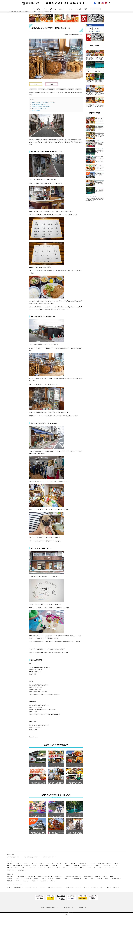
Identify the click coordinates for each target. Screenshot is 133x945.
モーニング (106, 865)
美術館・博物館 (88, 876)
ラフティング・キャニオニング (55, 887)
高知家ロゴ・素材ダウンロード (49, 907)
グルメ (45, 9)
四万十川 (19, 878)
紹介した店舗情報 (36, 110)
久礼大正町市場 (116, 878)
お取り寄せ (53, 9)
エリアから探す (36, 9)
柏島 (93, 878)
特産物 (65, 867)
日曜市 (107, 878)
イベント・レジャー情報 (75, 9)
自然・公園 (31, 876)
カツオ (76, 865)
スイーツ (33, 89)
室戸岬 (50, 878)
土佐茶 (41, 863)
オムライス (31, 867)
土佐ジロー (102, 867)
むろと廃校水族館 (76, 878)
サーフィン (94, 887)
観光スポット (62, 9)
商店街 (70, 89)
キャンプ (42, 887)
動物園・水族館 (59, 876)
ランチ (114, 865)
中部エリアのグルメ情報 (23, 11)
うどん (34, 863)
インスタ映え (44, 880)
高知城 (97, 876)
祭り (108, 887)
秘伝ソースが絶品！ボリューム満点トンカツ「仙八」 (43, 102)
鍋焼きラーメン (11, 870)
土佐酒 (18, 863)
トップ (8, 11)
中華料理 (27, 865)
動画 (86, 9)
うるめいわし (112, 867)
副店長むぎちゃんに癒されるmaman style (41, 106)
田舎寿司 (69, 865)
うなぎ (50, 867)
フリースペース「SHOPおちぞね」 (39, 108)
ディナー (97, 865)
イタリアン (92, 863)
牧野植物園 (10, 880)
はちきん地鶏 (22, 870)
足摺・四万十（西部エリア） (14, 857)
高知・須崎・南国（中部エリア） (32, 857)
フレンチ (26, 863)
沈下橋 (112, 876)
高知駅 (86, 878)
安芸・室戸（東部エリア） (49, 857)
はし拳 (9, 887)
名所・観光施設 (21, 876)
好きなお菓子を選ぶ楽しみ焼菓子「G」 (40, 104)
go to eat (74, 863)
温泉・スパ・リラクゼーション (73, 876)
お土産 (57, 867)
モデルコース (10, 876)
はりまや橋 (28, 878)
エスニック (10, 863)
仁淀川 (52, 880)
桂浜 (44, 878)
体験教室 (34, 880)
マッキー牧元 (73, 867)
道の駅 (99, 878)
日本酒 (35, 865)
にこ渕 (66, 878)
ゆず (24, 867)
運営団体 (82, 907)
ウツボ (89, 867)
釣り (102, 887)
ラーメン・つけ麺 (45, 865)
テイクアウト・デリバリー (104, 863)
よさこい (116, 887)
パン (59, 863)
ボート (86, 887)
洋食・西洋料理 (17, 865)
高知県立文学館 (18, 887)
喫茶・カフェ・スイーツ (13, 867)
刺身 (82, 867)
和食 (8, 865)
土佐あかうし (41, 867)
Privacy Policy (68, 907)
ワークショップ (61, 89)
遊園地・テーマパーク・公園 (45, 876)
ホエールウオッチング (31, 887)
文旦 (61, 865)
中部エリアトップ (14, 11)
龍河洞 (18, 880)
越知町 (78, 89)
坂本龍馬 (36, 878)
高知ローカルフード (87, 865)
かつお (66, 863)
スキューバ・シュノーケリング (73, 887)
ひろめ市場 (10, 878)
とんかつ (42, 89)
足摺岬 (105, 876)
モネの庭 (58, 878)
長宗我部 (26, 880)
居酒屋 (54, 865)
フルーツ (116, 863)
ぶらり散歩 (50, 89)
